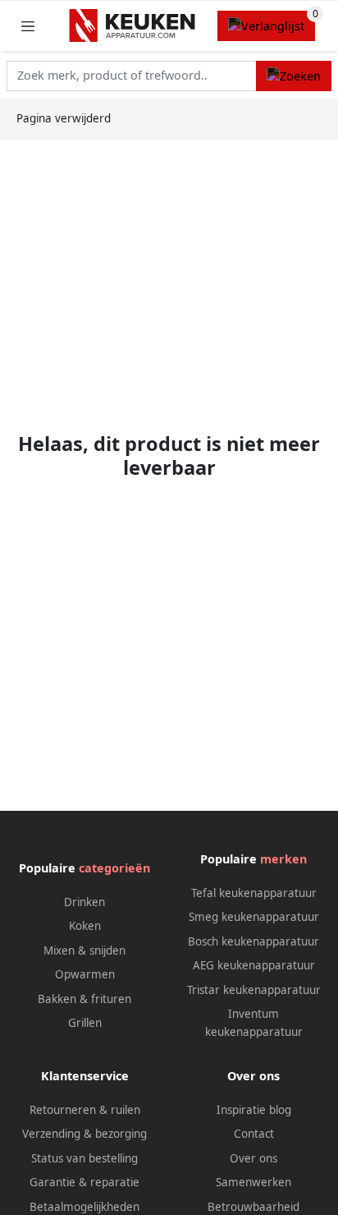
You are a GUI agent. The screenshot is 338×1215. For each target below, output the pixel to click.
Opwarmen (85, 974)
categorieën (114, 868)
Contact (254, 1133)
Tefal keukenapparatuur (254, 893)
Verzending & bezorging (84, 1133)
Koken (85, 925)
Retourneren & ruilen (85, 1109)
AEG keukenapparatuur (254, 965)
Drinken (84, 902)
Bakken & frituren (84, 999)
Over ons (253, 1158)
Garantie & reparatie (84, 1182)
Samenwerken (253, 1182)
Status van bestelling (84, 1158)
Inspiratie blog (254, 1109)
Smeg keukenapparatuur (254, 916)
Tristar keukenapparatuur (254, 990)
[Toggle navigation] (28, 26)
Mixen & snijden (84, 950)
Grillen (85, 1022)
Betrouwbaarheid (253, 1206)
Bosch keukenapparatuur (253, 941)
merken (283, 859)
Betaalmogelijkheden (84, 1206)
